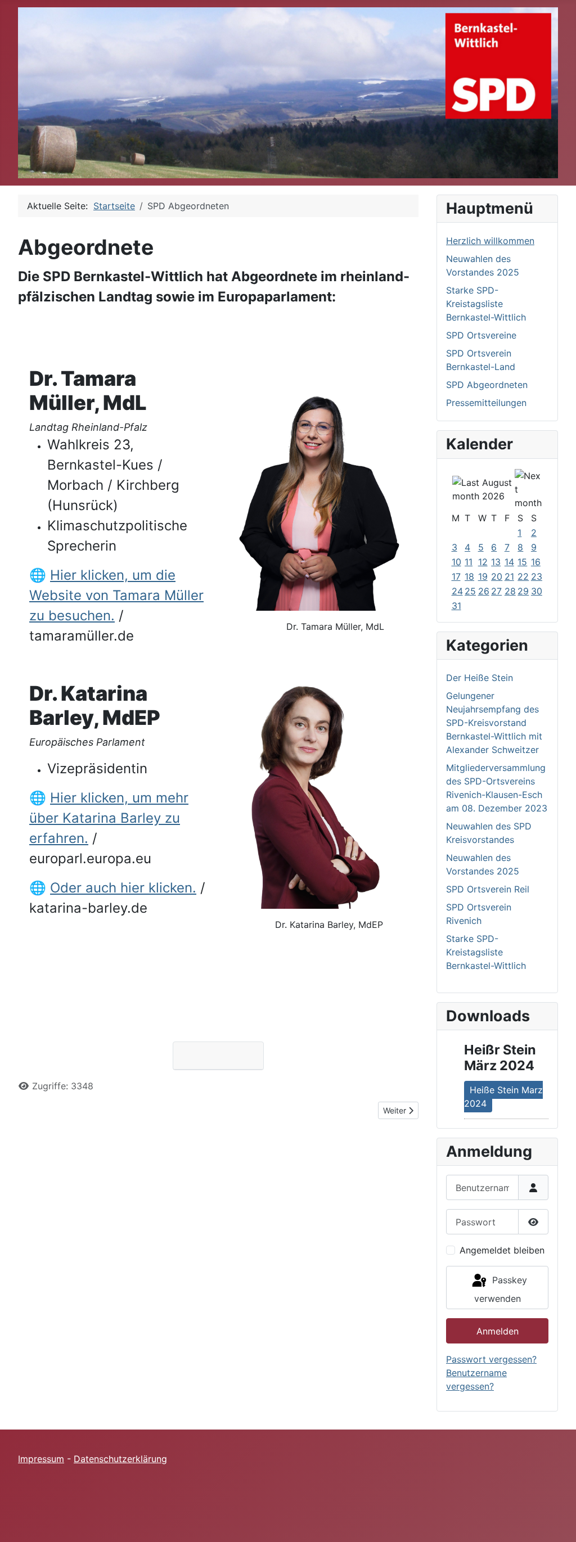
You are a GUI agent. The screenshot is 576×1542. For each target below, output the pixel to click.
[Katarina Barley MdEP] (318, 787)
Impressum (41, 1458)
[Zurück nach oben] (556, 1521)
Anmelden (497, 1331)
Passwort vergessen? (491, 1359)
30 (536, 591)
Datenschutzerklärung (120, 1458)
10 (456, 561)
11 (468, 561)
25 (470, 591)
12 (483, 561)
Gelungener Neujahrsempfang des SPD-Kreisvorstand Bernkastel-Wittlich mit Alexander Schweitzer (494, 722)
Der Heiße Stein (479, 677)
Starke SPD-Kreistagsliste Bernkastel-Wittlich (486, 304)
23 (536, 576)
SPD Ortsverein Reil (487, 889)
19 (483, 576)
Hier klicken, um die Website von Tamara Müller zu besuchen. (116, 595)
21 (509, 576)
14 (509, 561)
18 (469, 576)
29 (523, 591)
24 (457, 591)
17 (456, 576)
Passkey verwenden (500, 1289)
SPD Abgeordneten (487, 384)
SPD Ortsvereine (481, 335)
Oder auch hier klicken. (123, 888)
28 (510, 591)
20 (496, 576)
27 (496, 591)
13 (496, 561)
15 (522, 561)
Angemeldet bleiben (502, 1250)
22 (523, 576)
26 (483, 591)
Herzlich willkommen (490, 240)
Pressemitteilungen (486, 402)
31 (456, 605)
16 (536, 561)
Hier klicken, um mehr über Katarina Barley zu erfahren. (108, 818)
